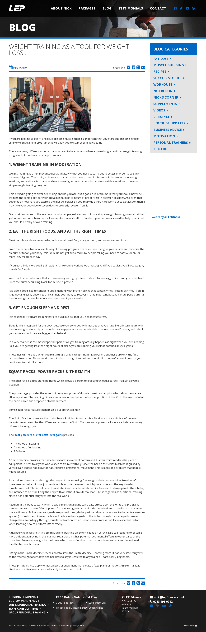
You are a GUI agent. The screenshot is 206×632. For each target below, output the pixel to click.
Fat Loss (160, 58)
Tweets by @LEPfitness (165, 217)
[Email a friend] (142, 68)
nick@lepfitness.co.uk (169, 597)
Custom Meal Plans (23, 601)
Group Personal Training (27, 612)
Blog (107, 8)
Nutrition (163, 91)
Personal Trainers (170, 142)
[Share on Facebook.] (133, 68)
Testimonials (131, 8)
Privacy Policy (77, 625)
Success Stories (167, 78)
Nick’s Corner (165, 97)
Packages (87, 8)
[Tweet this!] (128, 68)
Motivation (164, 136)
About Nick (61, 8)
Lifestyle (161, 117)
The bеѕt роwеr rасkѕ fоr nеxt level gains (36, 435)
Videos (159, 110)
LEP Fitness (17, 8)
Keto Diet (161, 149)
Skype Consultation (23, 608)
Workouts (162, 84)
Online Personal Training (27, 605)
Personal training (22, 597)
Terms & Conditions (60, 625)
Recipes (159, 71)
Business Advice (167, 129)
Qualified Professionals (38, 625)
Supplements (165, 104)
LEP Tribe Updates (169, 123)
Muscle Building (168, 65)
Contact (158, 8)
